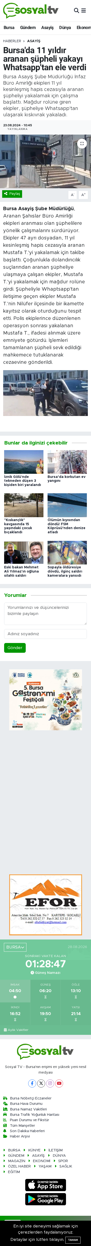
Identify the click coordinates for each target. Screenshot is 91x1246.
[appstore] (45, 1186)
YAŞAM (45, 1166)
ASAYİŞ (33, 41)
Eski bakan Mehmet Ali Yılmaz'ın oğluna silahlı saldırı (21, 571)
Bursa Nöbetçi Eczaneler (30, 1098)
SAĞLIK (65, 1166)
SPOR (63, 1161)
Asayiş (47, 27)
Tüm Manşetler (22, 1125)
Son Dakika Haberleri (27, 1131)
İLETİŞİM (56, 1150)
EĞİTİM (14, 1172)
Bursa (9, 27)
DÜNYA (59, 1155)
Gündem (28, 27)
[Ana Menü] (83, 11)
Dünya (65, 27)
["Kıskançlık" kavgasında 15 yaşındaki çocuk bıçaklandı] (23, 505)
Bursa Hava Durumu (26, 1104)
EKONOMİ (41, 1161)
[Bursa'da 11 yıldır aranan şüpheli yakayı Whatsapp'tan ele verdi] (45, 161)
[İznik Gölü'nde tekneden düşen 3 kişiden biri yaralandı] (23, 462)
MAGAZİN (16, 1161)
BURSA (14, 1150)
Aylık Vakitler (18, 1030)
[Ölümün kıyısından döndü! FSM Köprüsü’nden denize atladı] (67, 505)
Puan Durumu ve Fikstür (29, 1120)
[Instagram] (50, 1083)
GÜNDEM (16, 1155)
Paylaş (14, 194)
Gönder (15, 648)
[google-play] (45, 1200)
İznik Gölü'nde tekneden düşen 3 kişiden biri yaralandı (22, 481)
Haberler (12, 41)
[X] (41, 1083)
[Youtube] (59, 1083)
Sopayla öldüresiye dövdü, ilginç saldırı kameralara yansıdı (65, 571)
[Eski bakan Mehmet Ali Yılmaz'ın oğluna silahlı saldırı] (23, 552)
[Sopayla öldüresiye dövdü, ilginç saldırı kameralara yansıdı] (67, 552)
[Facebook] (32, 1083)
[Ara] (76, 11)
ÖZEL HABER (19, 1166)
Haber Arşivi (20, 1136)
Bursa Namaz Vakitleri (28, 1109)
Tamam (73, 1240)
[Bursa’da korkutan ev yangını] (67, 462)
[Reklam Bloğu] (45, 904)
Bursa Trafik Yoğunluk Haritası (34, 1115)
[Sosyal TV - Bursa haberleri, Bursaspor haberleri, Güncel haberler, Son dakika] (31, 10)
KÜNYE (34, 1150)
